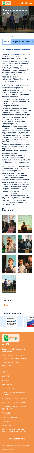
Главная (5, 36)
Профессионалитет (18, 36)
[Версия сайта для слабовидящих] (26, 3)
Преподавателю (8, 388)
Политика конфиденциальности (14, 358)
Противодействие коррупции (13, 355)
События (5, 376)
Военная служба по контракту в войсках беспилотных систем (14, 430)
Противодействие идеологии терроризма (13, 393)
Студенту (5, 380)
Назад (6, 305)
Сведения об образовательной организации (13, 350)
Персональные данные (10, 362)
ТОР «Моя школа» (8, 425)
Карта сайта (6, 366)
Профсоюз (6, 413)
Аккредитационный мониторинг (15, 399)
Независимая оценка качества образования (14, 408)
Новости (7, 42)
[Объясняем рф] (11, 321)
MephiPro (10, 449)
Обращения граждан (17, 439)
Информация (7, 421)
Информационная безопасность (14, 403)
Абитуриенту (7, 384)
